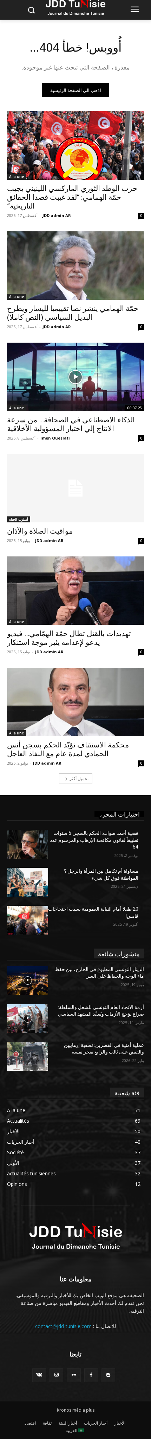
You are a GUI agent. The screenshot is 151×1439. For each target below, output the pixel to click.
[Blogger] (108, 1375)
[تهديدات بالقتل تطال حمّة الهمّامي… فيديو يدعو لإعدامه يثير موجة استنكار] (75, 590)
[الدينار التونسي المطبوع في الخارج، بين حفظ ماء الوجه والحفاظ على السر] (27, 980)
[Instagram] (56, 1375)
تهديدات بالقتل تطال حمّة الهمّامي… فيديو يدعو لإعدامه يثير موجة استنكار (69, 638)
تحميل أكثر (79, 778)
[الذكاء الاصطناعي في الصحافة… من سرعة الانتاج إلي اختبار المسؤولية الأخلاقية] (75, 377)
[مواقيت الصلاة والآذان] (75, 488)
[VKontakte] (39, 1375)
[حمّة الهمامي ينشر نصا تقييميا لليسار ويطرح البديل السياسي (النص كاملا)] (75, 265)
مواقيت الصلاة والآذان (40, 531)
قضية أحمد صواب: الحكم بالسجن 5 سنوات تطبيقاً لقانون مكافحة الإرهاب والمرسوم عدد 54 (94, 840)
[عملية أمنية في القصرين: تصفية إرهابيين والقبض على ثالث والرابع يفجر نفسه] (27, 1056)
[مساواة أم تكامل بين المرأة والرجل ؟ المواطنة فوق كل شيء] (27, 882)
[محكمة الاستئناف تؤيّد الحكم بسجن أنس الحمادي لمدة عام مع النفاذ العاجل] (75, 702)
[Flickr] (73, 1375)
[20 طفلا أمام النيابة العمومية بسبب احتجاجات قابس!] (27, 920)
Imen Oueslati (55, 438)
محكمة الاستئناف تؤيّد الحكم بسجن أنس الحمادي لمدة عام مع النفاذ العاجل (68, 749)
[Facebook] (91, 1375)
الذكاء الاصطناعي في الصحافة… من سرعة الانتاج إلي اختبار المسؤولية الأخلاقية (71, 424)
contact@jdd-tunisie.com (63, 1326)
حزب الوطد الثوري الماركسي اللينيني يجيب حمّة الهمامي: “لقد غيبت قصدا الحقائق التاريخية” (72, 197)
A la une (16, 176)
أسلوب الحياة (18, 519)
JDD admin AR (56, 215)
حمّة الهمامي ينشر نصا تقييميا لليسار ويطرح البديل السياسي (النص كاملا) (72, 313)
